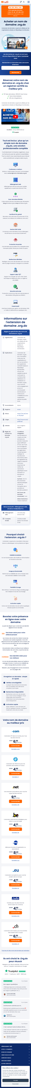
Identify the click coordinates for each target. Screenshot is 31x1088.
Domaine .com (15, 749)
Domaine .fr (15, 777)
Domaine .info (15, 916)
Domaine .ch (15, 944)
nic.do (19, 409)
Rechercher (15, 72)
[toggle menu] (28, 2)
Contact (19, 2)
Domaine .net (15, 805)
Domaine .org (15, 860)
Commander (15, 746)
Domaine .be (15, 832)
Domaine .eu (15, 888)
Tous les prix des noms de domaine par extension (15, 950)
